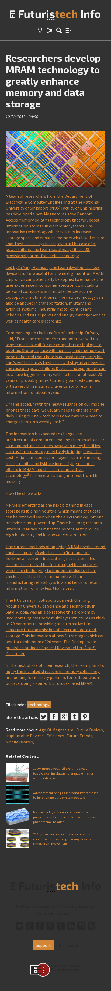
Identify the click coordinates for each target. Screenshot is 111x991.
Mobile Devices (19, 742)
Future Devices (89, 729)
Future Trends (79, 735)
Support (43, 945)
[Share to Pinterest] (85, 716)
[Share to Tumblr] (74, 716)
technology (38, 704)
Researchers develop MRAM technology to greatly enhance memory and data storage (53, 80)
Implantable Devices (25, 735)
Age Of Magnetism (56, 729)
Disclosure (68, 945)
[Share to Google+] (64, 716)
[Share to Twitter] (43, 716)
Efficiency (55, 735)
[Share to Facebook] (54, 716)
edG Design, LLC (62, 914)
